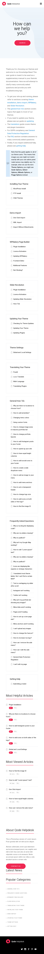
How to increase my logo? (22, 638)
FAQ (12, 136)
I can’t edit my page (20, 664)
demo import (22, 103)
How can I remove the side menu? (20, 808)
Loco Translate (18, 377)
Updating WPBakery (20, 256)
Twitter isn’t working (20, 595)
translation (15, 124)
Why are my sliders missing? (23, 533)
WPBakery (32, 103)
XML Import (17, 222)
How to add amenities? (21, 413)
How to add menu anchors (22, 482)
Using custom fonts (20, 422)
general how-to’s (17, 109)
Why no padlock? (19, 538)
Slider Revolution (17, 106)
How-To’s (16, 304)
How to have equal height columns (20, 798)
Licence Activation (19, 251)
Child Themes (18, 198)
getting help (21, 146)
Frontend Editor (18, 261)
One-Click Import (19, 218)
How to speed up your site (22, 449)
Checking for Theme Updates (23, 323)
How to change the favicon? (23, 633)
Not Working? (18, 270)
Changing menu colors (21, 417)
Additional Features (20, 265)
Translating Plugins (20, 386)
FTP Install (17, 193)
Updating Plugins (19, 333)
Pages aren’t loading (20, 612)
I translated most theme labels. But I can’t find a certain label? (21, 576)
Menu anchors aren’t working (23, 624)
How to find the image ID (22, 506)
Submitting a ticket (19, 684)
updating (30, 121)
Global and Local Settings (22, 352)
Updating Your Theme (20, 328)
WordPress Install (19, 188)
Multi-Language (18, 381)
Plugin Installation (19, 246)
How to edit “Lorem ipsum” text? (20, 780)
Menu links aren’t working (22, 607)
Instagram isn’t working (21, 590)
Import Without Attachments (23, 227)
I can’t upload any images (22, 628)
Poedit (15, 372)
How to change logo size (22, 494)
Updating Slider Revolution (22, 299)
